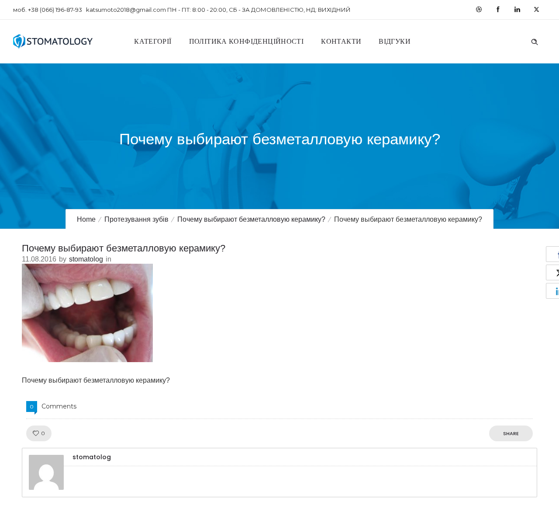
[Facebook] (497, 9)
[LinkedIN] (517, 9)
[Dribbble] (478, 9)
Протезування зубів (136, 219)
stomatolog (86, 259)
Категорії (152, 41)
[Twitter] (536, 9)
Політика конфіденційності (246, 41)
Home (86, 219)
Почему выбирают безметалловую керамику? (251, 219)
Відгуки (395, 41)
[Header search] (534, 40)
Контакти (341, 41)
